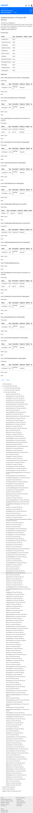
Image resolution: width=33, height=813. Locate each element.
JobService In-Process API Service (14, 585)
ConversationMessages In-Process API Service (17, 487)
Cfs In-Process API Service (12, 454)
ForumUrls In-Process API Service (14, 542)
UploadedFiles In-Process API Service (15, 728)
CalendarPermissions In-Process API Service (16, 442)
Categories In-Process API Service (14, 450)
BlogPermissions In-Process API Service (15, 424)
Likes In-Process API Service (13, 608)
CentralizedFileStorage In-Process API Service (17, 452)
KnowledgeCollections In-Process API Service (17, 587)
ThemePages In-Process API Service (14, 716)
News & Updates (20, 797)
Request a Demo (5, 804)
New (30, 10)
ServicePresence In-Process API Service (15, 676)
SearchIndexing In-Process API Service (15, 670)
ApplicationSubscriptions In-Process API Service (17, 416)
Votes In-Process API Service (13, 761)
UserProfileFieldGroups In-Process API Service (17, 749)
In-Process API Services (10, 392)
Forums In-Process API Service (13, 536)
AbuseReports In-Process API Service (15, 398)
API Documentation (7, 384)
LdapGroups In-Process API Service (14, 596)
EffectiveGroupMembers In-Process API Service (17, 499)
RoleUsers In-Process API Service (14, 658)
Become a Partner (5, 802)
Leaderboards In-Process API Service (15, 600)
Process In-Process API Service (13, 644)
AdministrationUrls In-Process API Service (16, 408)
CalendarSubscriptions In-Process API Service (17, 446)
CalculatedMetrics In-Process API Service (16, 438)
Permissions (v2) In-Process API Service (15, 634)
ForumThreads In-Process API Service (15, 538)
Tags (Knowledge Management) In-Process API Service (17, 695)
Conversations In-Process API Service (15, 489)
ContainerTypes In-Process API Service (15, 466)
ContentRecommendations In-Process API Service (18, 477)
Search (28, 5)
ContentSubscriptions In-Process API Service (17, 481)
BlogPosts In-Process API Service (14, 426)
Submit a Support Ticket (7, 801)
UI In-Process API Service (12, 726)
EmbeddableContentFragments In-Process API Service (17, 504)
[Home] (6, 5)
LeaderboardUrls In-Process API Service (15, 602)
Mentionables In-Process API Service (15, 620)
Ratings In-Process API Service (13, 650)
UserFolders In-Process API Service (14, 744)
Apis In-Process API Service (12, 410)
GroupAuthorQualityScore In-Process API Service (18, 548)
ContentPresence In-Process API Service (15, 475)
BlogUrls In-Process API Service (13, 432)
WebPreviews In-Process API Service (15, 767)
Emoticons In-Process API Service (14, 507)
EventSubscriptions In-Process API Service (16, 515)
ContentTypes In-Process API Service (15, 483)
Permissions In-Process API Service (14, 636)
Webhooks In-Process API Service (14, 765)
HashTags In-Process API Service (14, 564)
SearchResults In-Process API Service (15, 672)
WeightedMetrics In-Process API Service (15, 769)
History (8, 380)
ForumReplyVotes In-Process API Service (16, 534)
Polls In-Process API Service (13, 642)
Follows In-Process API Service (13, 526)
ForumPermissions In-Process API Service (16, 530)
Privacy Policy (4, 810)
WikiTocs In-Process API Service (14, 783)
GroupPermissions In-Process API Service (16, 554)
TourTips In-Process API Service (13, 724)
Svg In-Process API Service (12, 688)
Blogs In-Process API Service (13, 430)
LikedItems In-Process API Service (14, 606)
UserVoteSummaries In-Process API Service (16, 759)
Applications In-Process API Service (14, 414)
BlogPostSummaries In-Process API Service (16, 428)
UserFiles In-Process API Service (14, 743)
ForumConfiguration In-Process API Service (16, 528)
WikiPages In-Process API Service (14, 777)
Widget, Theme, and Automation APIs (12, 791)
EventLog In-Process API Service (14, 509)
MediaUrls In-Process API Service (14, 618)
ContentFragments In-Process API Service (16, 470)
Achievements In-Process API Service (15, 402)
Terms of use (4, 812)
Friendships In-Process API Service (14, 544)
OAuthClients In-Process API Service (15, 632)
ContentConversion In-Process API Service (16, 468)
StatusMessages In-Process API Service (15, 686)
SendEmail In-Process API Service (14, 674)
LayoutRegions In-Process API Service (15, 594)
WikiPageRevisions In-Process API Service (16, 775)
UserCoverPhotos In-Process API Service (16, 741)
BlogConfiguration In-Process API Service (16, 422)
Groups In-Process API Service (13, 558)
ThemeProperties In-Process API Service (15, 718)
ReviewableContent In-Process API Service (16, 654)
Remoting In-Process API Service (14, 652)
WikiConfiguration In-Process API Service (16, 771)
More (15, 12)
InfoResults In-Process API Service (14, 580)
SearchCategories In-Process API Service (16, 666)
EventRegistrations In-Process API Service (16, 511)
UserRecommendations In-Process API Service (17, 753)
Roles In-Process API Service (13, 656)
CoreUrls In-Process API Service (13, 491)
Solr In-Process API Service (12, 682)
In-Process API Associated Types (12, 388)
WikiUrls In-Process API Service (13, 785)
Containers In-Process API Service (14, 464)
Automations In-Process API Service (14, 420)
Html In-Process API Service (12, 566)
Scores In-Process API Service (13, 664)
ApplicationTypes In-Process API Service (15, 418)
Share (3, 380)
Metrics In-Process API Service (13, 624)
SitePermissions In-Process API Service (15, 680)
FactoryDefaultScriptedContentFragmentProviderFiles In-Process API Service (19, 520)
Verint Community (4, 8)
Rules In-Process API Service (13, 662)
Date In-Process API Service (12, 495)
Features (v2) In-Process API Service (15, 522)
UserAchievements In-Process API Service (16, 736)
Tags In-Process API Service (13, 698)
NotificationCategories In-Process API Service (17, 628)
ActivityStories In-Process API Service (15, 406)
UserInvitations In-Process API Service (15, 747)
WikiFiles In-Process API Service (13, 773)
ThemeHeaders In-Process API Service (15, 712)
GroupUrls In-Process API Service (14, 560)
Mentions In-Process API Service (14, 622)
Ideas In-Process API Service (13, 574)
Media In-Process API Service (13, 612)
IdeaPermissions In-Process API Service (15, 572)
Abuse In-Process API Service (13, 394)
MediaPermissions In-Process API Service (16, 616)
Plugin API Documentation (9, 787)
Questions (19, 799)
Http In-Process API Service (12, 568)
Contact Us (3, 805)
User (31, 5)
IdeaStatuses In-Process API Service (14, 576)
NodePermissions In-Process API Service (16, 626)
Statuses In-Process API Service (13, 684)
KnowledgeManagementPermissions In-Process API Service (18, 589)
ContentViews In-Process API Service (15, 485)
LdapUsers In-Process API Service (14, 598)
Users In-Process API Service (13, 755)
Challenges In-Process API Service (14, 456)
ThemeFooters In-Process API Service (15, 707)
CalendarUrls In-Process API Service (14, 448)
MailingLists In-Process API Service (14, 610)
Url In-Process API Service (12, 730)
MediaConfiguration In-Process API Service (16, 614)
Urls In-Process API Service (12, 734)
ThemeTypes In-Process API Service (14, 722)
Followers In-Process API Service (14, 524)
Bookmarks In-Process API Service (14, 434)
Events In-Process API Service (13, 513)
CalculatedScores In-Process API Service (16, 440)
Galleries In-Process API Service (13, 546)
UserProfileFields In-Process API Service (15, 751)
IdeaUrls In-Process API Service (13, 579)
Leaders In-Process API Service (13, 604)
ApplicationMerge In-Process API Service (16, 412)
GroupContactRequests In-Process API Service (17, 552)
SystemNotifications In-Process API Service (16, 690)
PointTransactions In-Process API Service (16, 640)
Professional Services (6, 799)
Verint (2, 797)
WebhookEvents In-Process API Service (15, 763)
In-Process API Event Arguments (12, 390)
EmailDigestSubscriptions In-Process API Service (18, 501)
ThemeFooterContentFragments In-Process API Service (17, 704)
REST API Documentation (9, 789)
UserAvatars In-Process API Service (14, 738)
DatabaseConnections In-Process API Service (17, 493)
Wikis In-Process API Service (13, 781)
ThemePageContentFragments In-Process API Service (19, 714)
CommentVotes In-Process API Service (15, 462)
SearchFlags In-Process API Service (14, 668)
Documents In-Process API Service (14, 497)
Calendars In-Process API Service (14, 444)
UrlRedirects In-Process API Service (14, 732)
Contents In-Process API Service (14, 479)
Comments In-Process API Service (14, 458)
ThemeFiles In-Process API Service (14, 702)
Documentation (20, 801)
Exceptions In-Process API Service (14, 517)
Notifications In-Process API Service (14, 630)
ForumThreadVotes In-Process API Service (16, 540)
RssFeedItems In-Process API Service (15, 660)
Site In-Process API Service (12, 678)
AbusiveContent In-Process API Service (15, 400)
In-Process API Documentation (10, 386)
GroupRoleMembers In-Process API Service (16, 556)
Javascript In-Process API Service (14, 582)
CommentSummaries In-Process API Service (16, 460)
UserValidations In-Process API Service (15, 757)
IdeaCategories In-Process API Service (15, 570)
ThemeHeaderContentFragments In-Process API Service (17, 710)
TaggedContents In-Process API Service (15, 692)
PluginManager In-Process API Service (15, 638)
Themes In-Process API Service (13, 720)
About (2, 809)
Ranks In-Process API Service (13, 646)
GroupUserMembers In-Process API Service (16, 562)
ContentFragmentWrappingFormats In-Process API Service (18, 473)
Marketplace (19, 804)
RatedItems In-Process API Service (14, 648)
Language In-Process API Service (14, 592)
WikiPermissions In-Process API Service (15, 779)
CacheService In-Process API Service (15, 436)
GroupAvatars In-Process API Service (15, 550)
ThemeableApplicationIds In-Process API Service (17, 700)
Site (26, 5)
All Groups (19, 805)
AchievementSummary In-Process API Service (17, 404)
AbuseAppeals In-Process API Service (15, 396)
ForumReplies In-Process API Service (15, 532)
